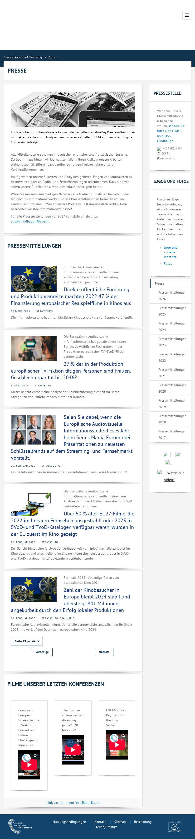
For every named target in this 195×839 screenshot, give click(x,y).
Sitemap (120, 822)
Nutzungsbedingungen (69, 822)
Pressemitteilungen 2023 (172, 342)
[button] (27, 641)
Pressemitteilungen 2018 (172, 419)
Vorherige (42, 652)
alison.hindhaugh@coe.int (30, 221)
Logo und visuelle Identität (171, 252)
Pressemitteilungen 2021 (172, 372)
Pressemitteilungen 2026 (172, 295)
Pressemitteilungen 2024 (172, 326)
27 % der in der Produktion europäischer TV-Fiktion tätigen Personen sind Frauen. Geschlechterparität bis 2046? (71, 371)
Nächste (104, 652)
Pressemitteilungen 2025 (172, 311)
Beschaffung (143, 822)
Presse (159, 283)
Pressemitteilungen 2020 (172, 388)
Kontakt (100, 822)
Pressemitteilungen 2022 (172, 357)
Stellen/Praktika (105, 827)
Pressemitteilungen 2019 (172, 403)
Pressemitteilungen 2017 (172, 434)
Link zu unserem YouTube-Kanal (73, 802)
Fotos (168, 263)
